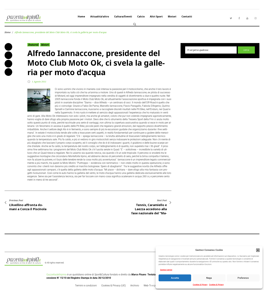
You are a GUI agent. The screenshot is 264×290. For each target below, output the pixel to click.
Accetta (175, 278)
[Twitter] (231, 18)
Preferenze (243, 278)
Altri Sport (156, 16)
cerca (246, 50)
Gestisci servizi (166, 270)
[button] (257, 250)
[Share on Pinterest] (8, 72)
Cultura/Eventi (123, 16)
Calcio (141, 16)
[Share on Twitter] (8, 55)
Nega (209, 278)
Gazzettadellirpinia (56, 274)
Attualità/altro (99, 16)
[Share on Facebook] (8, 47)
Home (81, 16)
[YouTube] (247, 18)
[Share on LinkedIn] (8, 63)
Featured (33, 44)
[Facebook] (239, 18)
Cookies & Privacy (200, 285)
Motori (172, 16)
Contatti (187, 16)
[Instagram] (255, 18)
